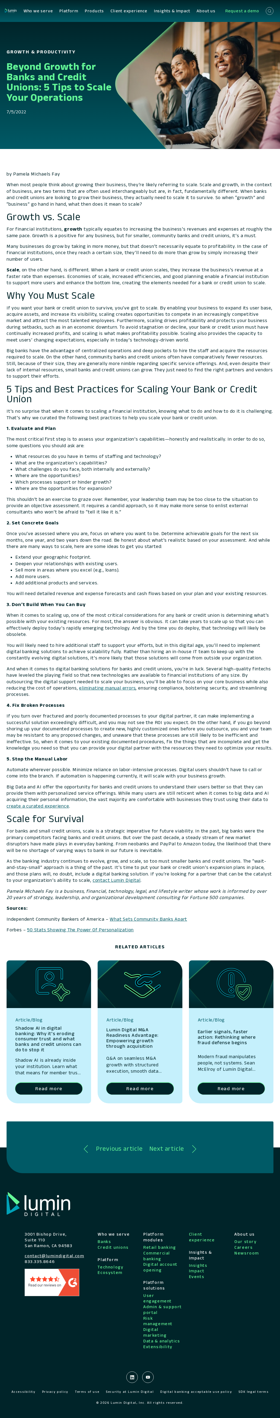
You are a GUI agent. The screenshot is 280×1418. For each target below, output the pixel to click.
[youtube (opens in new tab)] (148, 1377)
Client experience (128, 10)
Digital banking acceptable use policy (196, 1391)
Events (197, 1276)
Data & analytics (161, 1341)
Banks (104, 1241)
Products (94, 10)
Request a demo (242, 10)
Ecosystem (110, 1272)
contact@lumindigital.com (54, 1255)
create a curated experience (38, 806)
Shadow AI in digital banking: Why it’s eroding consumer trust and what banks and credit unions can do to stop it (48, 1038)
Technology (110, 1267)
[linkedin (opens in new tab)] (132, 1377)
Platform (68, 10)
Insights (198, 1265)
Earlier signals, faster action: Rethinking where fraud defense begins (227, 1037)
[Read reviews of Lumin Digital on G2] (52, 1282)
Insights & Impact (172, 10)
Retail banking (159, 1247)
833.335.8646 (40, 1261)
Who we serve (38, 10)
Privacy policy (55, 1391)
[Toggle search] (269, 11)
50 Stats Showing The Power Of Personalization (80, 929)
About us (206, 10)
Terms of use (87, 1391)
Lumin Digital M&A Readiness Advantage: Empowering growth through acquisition (132, 1038)
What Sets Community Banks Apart (148, 919)
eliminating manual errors (107, 688)
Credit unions (113, 1247)
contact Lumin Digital (117, 880)
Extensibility (158, 1346)
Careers (243, 1247)
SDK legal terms (253, 1391)
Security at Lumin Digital (130, 1391)
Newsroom (246, 1253)
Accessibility (23, 1391)
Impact (197, 1270)
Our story (245, 1241)
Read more (48, 1088)
